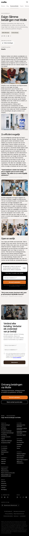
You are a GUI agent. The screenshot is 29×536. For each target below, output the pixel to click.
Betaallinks (4, 429)
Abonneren (14, 362)
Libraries (19, 446)
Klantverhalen (20, 457)
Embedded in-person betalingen (22, 429)
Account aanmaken (14, 282)
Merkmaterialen (20, 455)
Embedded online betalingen (21, 425)
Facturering (4, 434)
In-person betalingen (6, 430)
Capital (3, 438)
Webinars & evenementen (20, 462)
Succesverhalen (5, 13)
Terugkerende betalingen (7, 432)
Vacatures (3, 483)
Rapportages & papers (22, 459)
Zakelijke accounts (5, 436)
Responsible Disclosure (19, 513)
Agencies (3, 461)
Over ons (3, 481)
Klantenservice (4, 470)
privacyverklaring (17, 357)
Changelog (19, 440)
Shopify (3, 49)
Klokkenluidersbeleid (8, 516)
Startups (3, 463)
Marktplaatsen (4, 452)
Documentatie (20, 442)
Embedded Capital (21, 435)
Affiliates (3, 459)
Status (18, 448)
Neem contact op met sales (8, 472)
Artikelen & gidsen (21, 453)
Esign (16, 58)
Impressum (16, 516)
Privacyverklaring (9, 513)
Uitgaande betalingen (6, 440)
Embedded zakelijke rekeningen (22, 432)
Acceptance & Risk (5, 442)
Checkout (3, 427)
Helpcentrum (4, 469)
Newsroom (3, 485)
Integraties (19, 444)
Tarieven (3, 487)
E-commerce (4, 448)
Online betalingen (5, 425)
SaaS (2, 454)
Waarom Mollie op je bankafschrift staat (6, 475)
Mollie (2, 415)
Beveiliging (4, 489)
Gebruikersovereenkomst (19, 511)
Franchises (4, 450)
